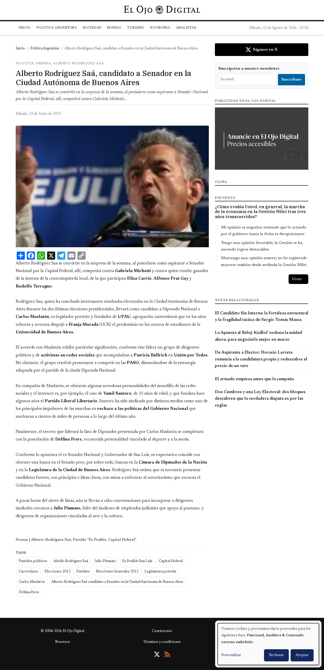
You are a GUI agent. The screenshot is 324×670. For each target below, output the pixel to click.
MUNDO (114, 27)
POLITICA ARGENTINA (56, 27)
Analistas (186, 27)
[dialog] (268, 644)
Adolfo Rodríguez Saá (70, 561)
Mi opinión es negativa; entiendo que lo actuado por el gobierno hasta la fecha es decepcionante (263, 230)
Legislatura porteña (160, 571)
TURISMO (136, 27)
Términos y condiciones (162, 642)
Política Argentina (44, 48)
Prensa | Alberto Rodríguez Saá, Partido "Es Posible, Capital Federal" (76, 540)
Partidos (83, 571)
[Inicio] (162, 10)
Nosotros (62, 642)
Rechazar (276, 655)
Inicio (24, 27)
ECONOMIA (160, 27)
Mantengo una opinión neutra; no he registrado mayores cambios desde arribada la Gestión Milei (264, 261)
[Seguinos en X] (157, 654)
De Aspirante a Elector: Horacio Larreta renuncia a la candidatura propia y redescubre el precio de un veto (261, 359)
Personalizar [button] (231, 655)
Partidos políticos (33, 561)
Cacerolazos (28, 571)
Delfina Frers (29, 592)
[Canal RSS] (167, 654)
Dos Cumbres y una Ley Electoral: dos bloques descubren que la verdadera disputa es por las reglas (260, 399)
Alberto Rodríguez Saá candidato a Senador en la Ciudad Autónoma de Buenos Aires (117, 582)
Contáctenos (162, 631)
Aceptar (302, 655)
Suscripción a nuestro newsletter (249, 69)
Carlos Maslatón (32, 582)
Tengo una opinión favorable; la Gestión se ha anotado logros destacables (261, 246)
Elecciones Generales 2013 (117, 571)
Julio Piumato (105, 561)
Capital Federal (171, 561)
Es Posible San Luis (137, 561)
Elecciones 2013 (57, 571)
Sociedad (92, 27)
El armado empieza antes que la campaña (254, 379)
